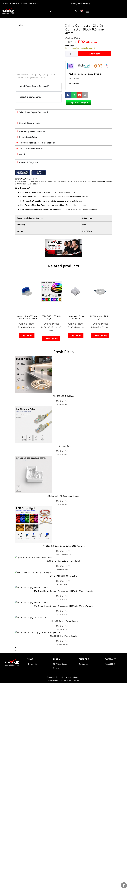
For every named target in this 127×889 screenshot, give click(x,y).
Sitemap (76, 677)
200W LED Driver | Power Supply (63, 621)
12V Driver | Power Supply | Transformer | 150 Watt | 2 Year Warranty (63, 591)
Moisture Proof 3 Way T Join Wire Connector (26, 317)
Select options (51, 338)
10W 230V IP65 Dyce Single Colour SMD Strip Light (63, 546)
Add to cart (94, 53)
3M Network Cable (64, 446)
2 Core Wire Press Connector (76, 317)
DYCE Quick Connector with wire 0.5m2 (63, 561)
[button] (87, 11)
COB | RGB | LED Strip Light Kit (51, 317)
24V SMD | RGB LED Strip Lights (63, 576)
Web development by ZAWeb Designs (63, 680)
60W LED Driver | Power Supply (63, 636)
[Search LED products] (51, 12)
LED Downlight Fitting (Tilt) (100, 317)
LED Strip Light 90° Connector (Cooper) (63, 496)
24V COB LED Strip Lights (63, 396)
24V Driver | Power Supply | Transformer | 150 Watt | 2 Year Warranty (63, 606)
